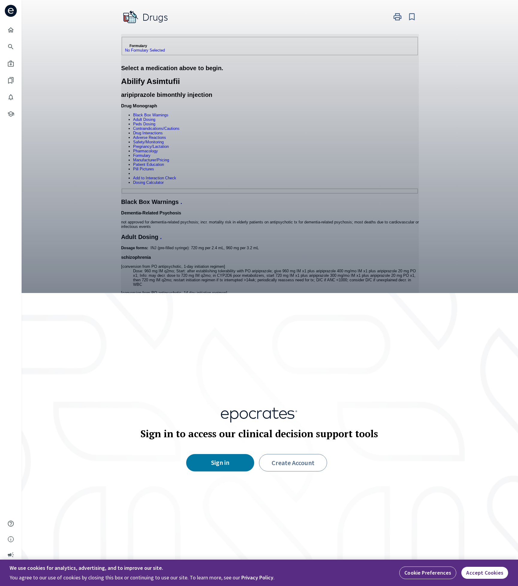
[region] (259, 573)
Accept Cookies (484, 572)
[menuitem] (11, 30)
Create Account (293, 463)
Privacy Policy (257, 577)
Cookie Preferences (427, 572)
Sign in (220, 462)
